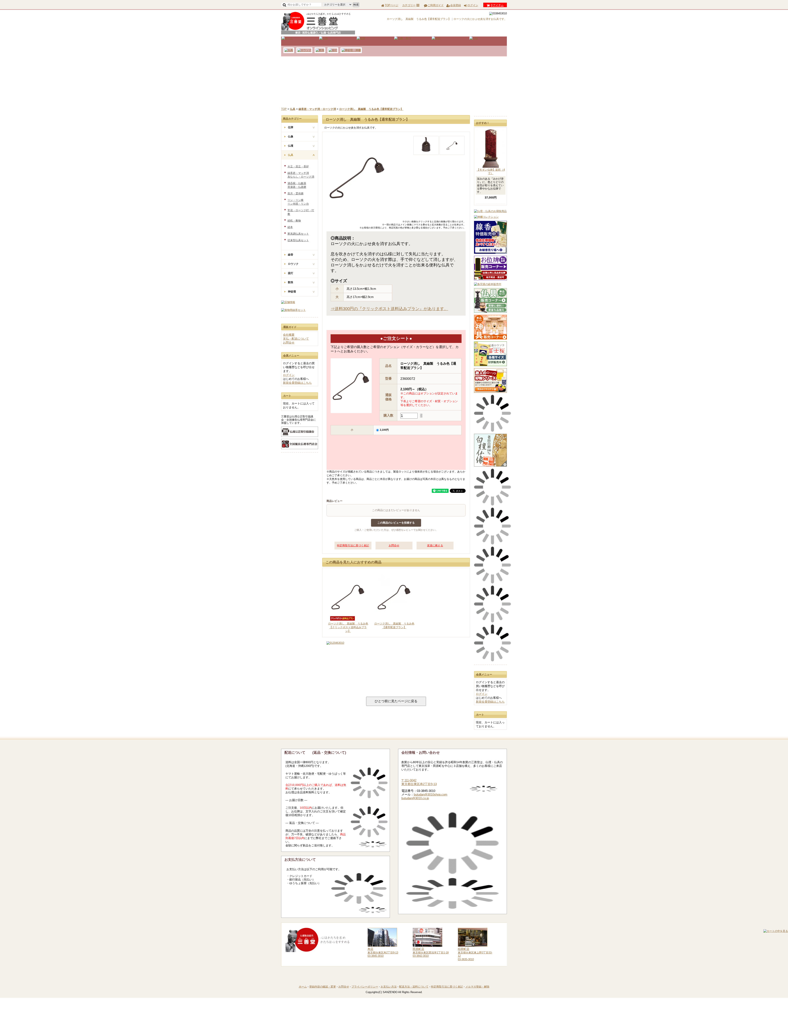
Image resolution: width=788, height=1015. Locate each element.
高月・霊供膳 (295, 193)
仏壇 (290, 145)
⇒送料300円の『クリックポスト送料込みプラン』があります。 (389, 308)
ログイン (472, 5)
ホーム (303, 986)
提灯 (290, 273)
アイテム (497, 5)
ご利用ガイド (436, 5)
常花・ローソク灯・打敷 (300, 212)
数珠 (290, 282)
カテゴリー (409, 5)
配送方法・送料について (413, 986)
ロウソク (293, 263)
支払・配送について (296, 338)
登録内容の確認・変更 (322, 986)
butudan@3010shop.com (430, 794)
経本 (290, 227)
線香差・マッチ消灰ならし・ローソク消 (300, 174)
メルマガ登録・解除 (477, 986)
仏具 (290, 154)
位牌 (290, 127)
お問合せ (394, 545)
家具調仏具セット (298, 233)
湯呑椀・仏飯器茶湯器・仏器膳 (296, 185)
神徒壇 (292, 291)
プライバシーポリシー (365, 986)
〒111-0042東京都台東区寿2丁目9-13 (419, 782)
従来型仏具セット (298, 240)
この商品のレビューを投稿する (396, 522)
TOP (284, 109)
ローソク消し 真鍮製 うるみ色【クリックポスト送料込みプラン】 (348, 627)
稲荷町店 (463, 949)
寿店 (370, 949)
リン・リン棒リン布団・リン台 (298, 202)
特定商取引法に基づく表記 (353, 545)
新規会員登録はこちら (490, 701)
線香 (290, 254)
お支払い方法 (389, 986)
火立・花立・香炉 (298, 166)
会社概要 (288, 334)
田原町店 (418, 949)
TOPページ (391, 5)
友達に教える (435, 545)
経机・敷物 (294, 220)
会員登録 (455, 5)
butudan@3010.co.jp (415, 798)
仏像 (290, 136)
